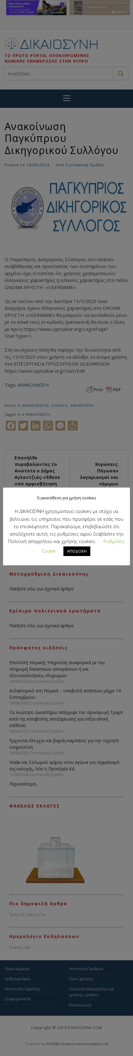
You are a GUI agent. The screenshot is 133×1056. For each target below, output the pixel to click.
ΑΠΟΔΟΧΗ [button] (77, 551)
